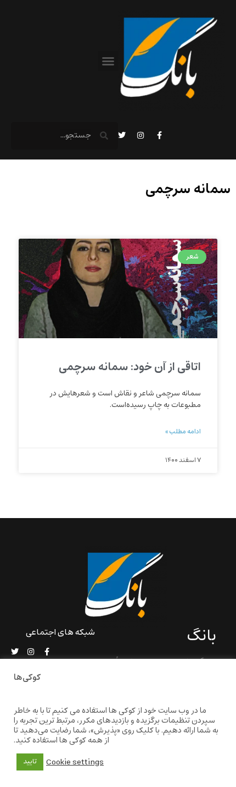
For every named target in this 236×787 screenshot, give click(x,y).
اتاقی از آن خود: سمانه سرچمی (130, 367)
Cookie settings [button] (75, 762)
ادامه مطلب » (183, 432)
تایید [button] (30, 761)
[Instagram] (140, 135)
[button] (108, 61)
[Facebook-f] (159, 135)
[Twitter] (122, 135)
